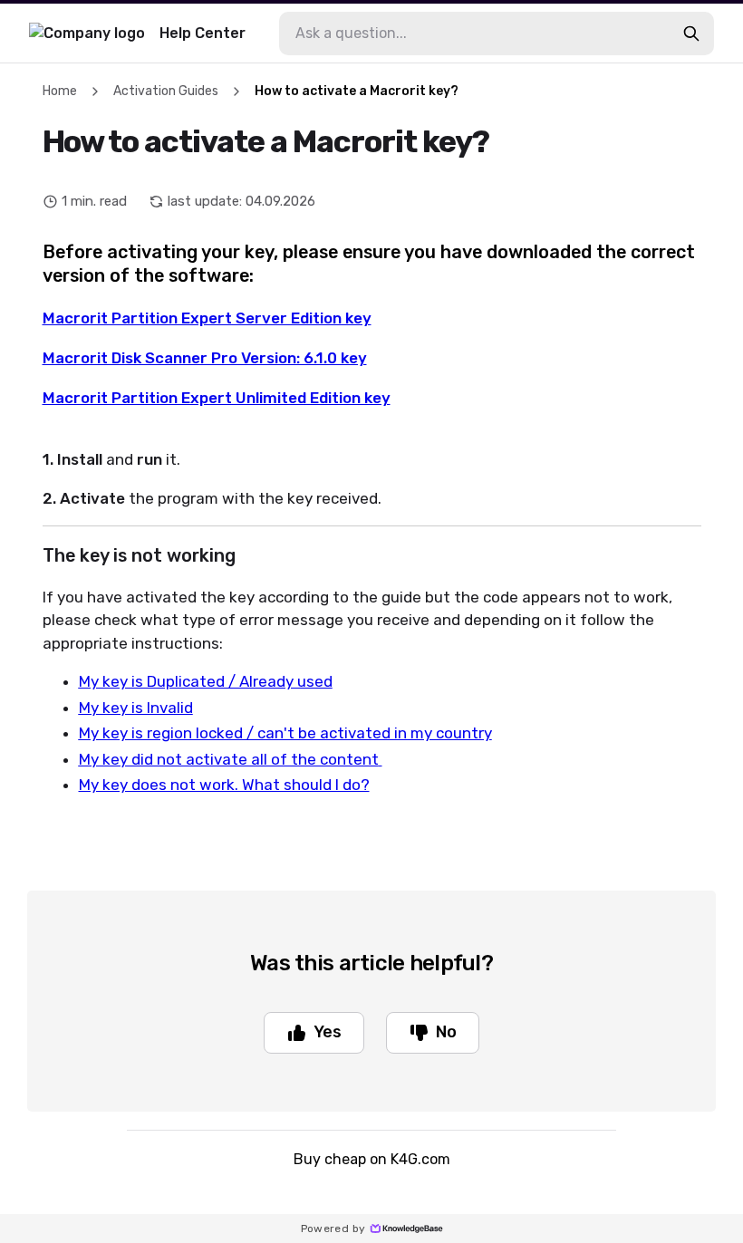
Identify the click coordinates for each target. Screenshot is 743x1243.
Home (60, 91)
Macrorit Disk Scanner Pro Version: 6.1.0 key (205, 358)
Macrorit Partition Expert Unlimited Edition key (217, 398)
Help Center (202, 33)
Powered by (333, 1228)
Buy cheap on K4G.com (372, 1159)
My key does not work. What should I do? (224, 785)
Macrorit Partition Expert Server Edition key (207, 318)
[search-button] (691, 33)
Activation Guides (165, 91)
